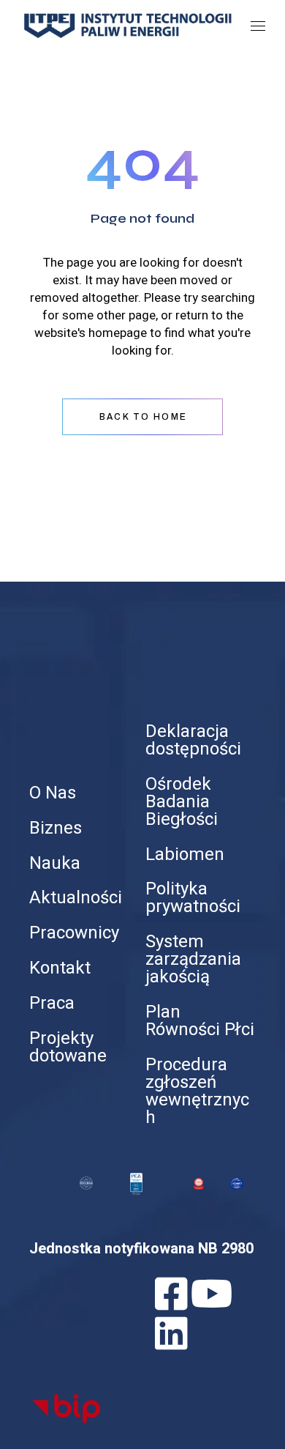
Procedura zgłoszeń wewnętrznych (197, 1091)
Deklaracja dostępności (193, 740)
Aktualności (75, 898)
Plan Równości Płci (199, 1020)
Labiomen (184, 854)
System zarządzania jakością (193, 959)
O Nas (52, 793)
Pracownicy (74, 933)
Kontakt (60, 968)
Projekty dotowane (68, 1047)
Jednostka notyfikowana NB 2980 (141, 1248)
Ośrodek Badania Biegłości (181, 801)
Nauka (54, 863)
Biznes (55, 828)
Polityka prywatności (192, 897)
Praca (52, 1003)
